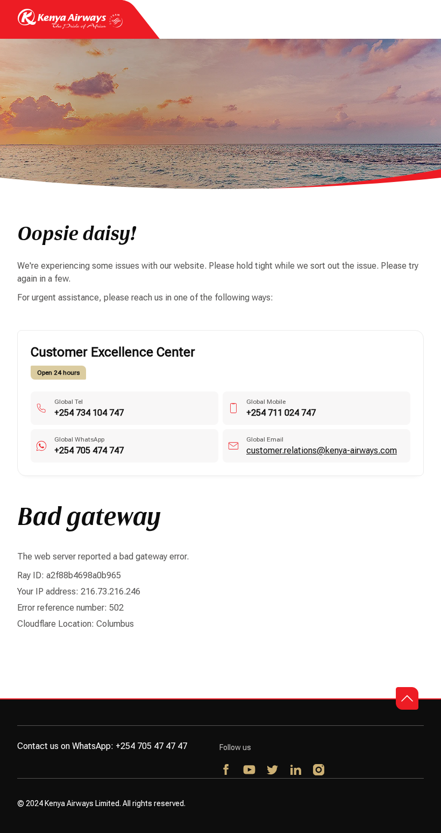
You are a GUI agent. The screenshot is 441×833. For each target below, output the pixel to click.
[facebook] (226, 770)
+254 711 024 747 (281, 413)
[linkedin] (296, 770)
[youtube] (250, 770)
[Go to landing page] (70, 26)
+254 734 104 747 (89, 413)
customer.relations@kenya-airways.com (321, 450)
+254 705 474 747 (89, 450)
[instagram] (319, 770)
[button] (407, 698)
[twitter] (273, 770)
